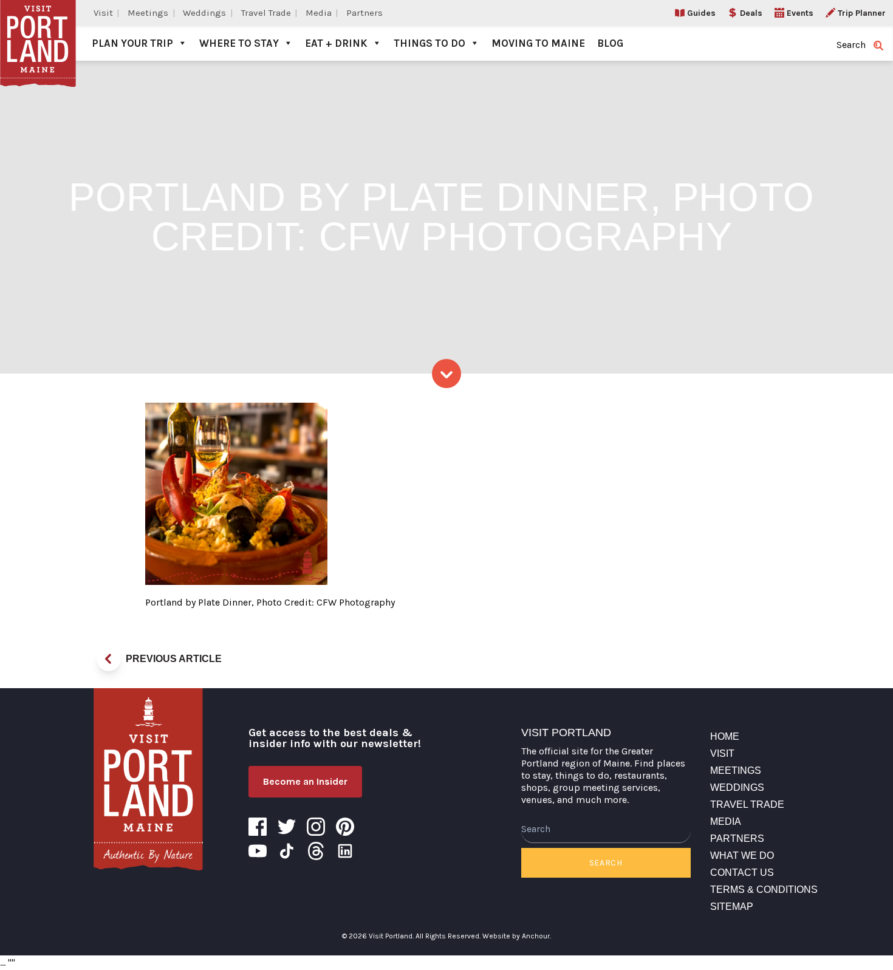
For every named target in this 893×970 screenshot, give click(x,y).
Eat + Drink (336, 43)
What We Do (742, 855)
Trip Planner (862, 13)
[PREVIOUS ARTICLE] (109, 659)
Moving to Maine (538, 43)
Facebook (257, 827)
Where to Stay (239, 43)
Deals (751, 13)
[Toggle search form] (878, 45)
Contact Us (742, 872)
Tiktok (287, 851)
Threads (316, 851)
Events (800, 13)
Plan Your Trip (132, 43)
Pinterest (345, 827)
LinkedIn (345, 851)
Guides (701, 13)
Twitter (287, 827)
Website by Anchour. (516, 936)
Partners (364, 12)
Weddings (204, 12)
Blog (610, 43)
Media (319, 12)
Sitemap (731, 906)
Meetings (148, 12)
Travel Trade (266, 12)
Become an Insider (305, 781)
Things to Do (429, 43)
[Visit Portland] (38, 30)
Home (724, 736)
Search (606, 863)
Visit (103, 12)
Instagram (316, 827)
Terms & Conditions (764, 889)
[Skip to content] (446, 373)
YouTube (257, 851)
